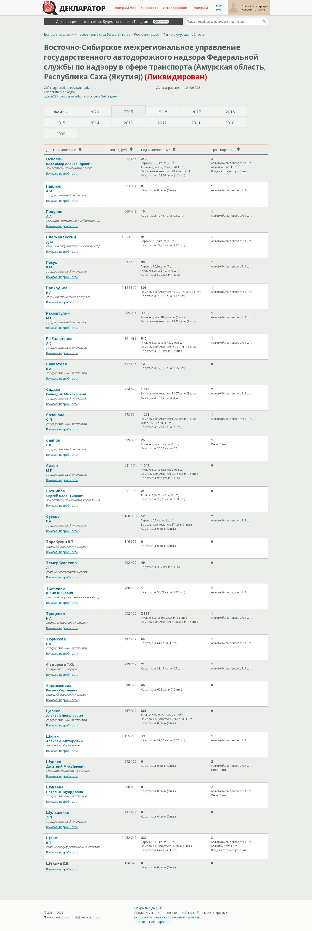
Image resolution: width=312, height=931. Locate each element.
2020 (94, 111)
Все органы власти (58, 34)
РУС (219, 10)
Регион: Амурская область (183, 34)
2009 (60, 133)
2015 (60, 122)
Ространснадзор (147, 34)
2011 (196, 122)
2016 (230, 111)
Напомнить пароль (254, 9)
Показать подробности (62, 173)
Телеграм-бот (124, 7)
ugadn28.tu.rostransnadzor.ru (74, 87)
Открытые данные (148, 908)
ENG (219, 5)
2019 (128, 111)
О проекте (149, 7)
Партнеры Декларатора (152, 922)
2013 (128, 122)
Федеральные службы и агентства (103, 34)
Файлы (61, 111)
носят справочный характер (178, 917)
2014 (94, 122)
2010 (229, 122)
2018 (162, 111)
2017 (196, 111)
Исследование (175, 7)
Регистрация (260, 6)
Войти (246, 6)
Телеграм (200, 7)
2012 (162, 122)
